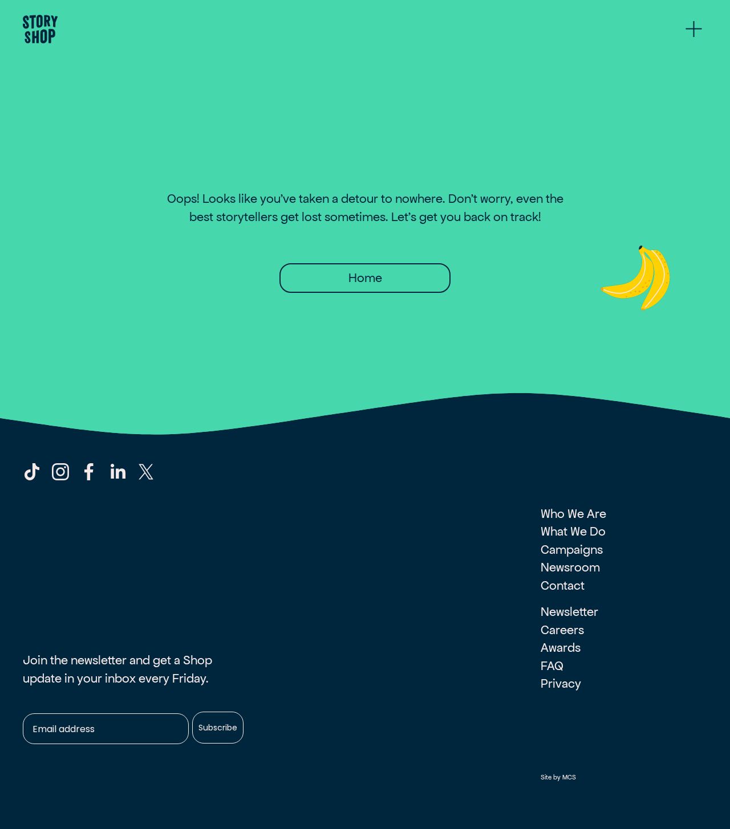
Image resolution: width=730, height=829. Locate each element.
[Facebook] (89, 472)
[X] (146, 472)
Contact (563, 585)
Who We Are (573, 513)
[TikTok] (32, 472)
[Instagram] (60, 472)
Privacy (561, 683)
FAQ (552, 665)
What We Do (573, 531)
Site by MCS (558, 777)
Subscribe (217, 727)
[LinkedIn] (117, 472)
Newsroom (570, 567)
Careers (562, 630)
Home (365, 277)
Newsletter (569, 611)
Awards (561, 647)
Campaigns (572, 549)
